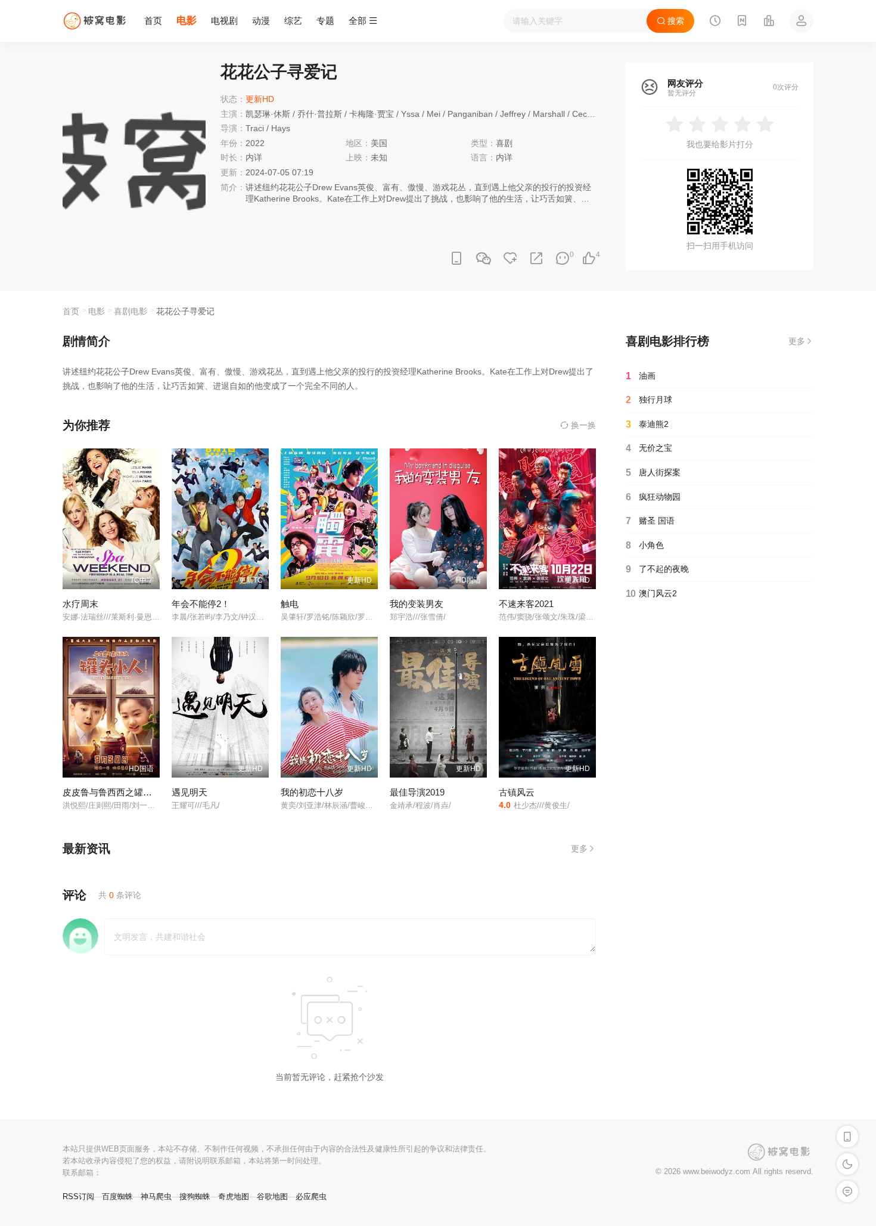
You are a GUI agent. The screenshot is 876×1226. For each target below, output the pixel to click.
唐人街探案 (653, 473)
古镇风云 (517, 792)
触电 (290, 604)
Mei (433, 114)
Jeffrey (513, 114)
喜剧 (504, 143)
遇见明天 (189, 792)
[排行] (769, 22)
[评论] (562, 258)
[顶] (589, 258)
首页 (153, 21)
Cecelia (586, 114)
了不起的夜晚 (657, 569)
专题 (325, 21)
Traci (255, 128)
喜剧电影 (130, 311)
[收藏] (510, 258)
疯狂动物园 (653, 497)
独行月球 (649, 400)
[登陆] (801, 21)
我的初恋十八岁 (312, 792)
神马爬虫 (156, 1196)
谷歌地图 (272, 1196)
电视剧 (224, 21)
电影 (186, 20)
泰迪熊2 (647, 424)
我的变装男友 (416, 604)
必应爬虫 (311, 1196)
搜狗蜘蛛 (194, 1196)
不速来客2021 (526, 604)
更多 (579, 848)
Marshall (549, 114)
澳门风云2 (651, 594)
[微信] (483, 259)
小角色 (645, 545)
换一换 (582, 425)
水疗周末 (80, 604)
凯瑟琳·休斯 (268, 114)
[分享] (536, 258)
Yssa (410, 114)
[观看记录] (715, 22)
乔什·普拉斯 (319, 114)
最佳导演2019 (417, 792)
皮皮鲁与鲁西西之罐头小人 (116, 792)
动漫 (261, 21)
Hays (280, 128)
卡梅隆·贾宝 (371, 114)
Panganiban (470, 114)
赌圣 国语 (650, 521)
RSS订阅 (78, 1196)
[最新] (742, 22)
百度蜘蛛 (117, 1196)
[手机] (456, 258)
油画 (641, 376)
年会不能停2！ (201, 604)
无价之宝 (649, 448)
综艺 (293, 21)
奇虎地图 (233, 1196)
